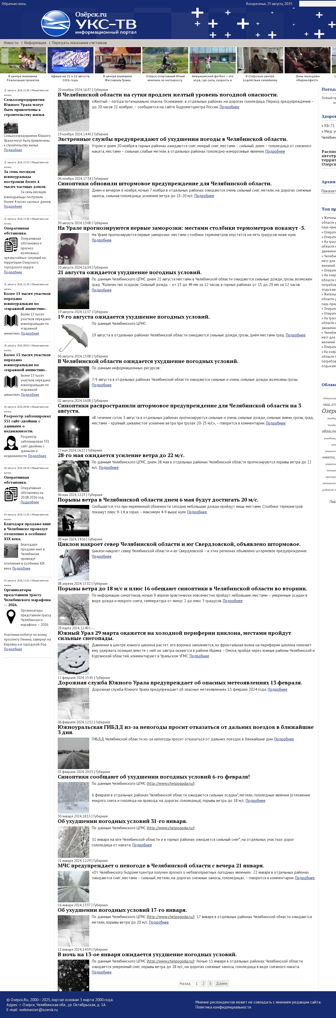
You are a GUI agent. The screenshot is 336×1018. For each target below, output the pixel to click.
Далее (221, 983)
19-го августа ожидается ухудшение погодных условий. (134, 316)
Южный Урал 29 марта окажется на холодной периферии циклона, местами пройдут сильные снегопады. (174, 635)
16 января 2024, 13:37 (74, 905)
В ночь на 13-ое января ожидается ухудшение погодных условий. (147, 954)
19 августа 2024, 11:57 (74, 312)
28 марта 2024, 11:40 (73, 628)
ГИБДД (326, 404)
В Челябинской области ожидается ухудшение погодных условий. (148, 361)
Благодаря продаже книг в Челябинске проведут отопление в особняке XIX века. (27, 531)
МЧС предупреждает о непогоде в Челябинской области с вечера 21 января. (161, 865)
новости (328, 457)
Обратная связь (14, 4)
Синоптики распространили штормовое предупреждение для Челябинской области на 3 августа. (179, 408)
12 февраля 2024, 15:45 (75, 678)
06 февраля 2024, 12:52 (75, 722)
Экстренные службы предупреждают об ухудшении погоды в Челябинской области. (172, 138)
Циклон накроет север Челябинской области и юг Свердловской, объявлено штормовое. (179, 544)
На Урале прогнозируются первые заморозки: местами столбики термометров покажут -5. (181, 227)
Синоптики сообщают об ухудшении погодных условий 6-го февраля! (154, 776)
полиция (331, 470)
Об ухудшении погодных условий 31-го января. (122, 821)
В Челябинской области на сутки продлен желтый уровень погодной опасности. (168, 94)
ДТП (333, 404)
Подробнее (13, 150)
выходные (329, 438)
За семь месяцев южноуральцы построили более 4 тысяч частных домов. (25, 179)
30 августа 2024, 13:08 (74, 223)
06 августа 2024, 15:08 (74, 356)
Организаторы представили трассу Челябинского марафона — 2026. (27, 597)
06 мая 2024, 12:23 (71, 495)
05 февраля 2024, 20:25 (75, 772)
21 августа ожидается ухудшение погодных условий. (130, 272)
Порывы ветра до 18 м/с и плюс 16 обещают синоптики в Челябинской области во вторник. (182, 588)
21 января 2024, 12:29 (74, 860)
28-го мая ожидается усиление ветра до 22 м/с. (121, 455)
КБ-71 (329, 125)
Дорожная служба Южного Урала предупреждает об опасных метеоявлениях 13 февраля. (180, 682)
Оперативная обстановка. (16, 231)
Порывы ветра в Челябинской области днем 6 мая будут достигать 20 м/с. (158, 499)
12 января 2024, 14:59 (74, 949)
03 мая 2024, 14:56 (71, 539)
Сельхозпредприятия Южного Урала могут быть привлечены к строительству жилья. (24, 107)
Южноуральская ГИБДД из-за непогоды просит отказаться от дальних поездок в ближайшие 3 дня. (186, 729)
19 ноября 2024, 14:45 (74, 134)
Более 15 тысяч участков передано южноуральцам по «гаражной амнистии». (27, 301)
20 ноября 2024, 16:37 (74, 90)
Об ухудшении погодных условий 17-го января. (122, 909)
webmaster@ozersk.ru (38, 1009)
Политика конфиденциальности (223, 1007)
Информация (35, 42)
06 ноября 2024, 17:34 (74, 178)
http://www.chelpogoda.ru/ (170, 783)
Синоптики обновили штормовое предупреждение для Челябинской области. (165, 183)
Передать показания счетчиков (79, 42)
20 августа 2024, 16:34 (74, 267)
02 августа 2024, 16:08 (74, 400)
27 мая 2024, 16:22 (71, 450)
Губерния (101, 90)
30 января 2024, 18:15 (74, 816)
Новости (11, 42)
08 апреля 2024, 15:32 (74, 583)
